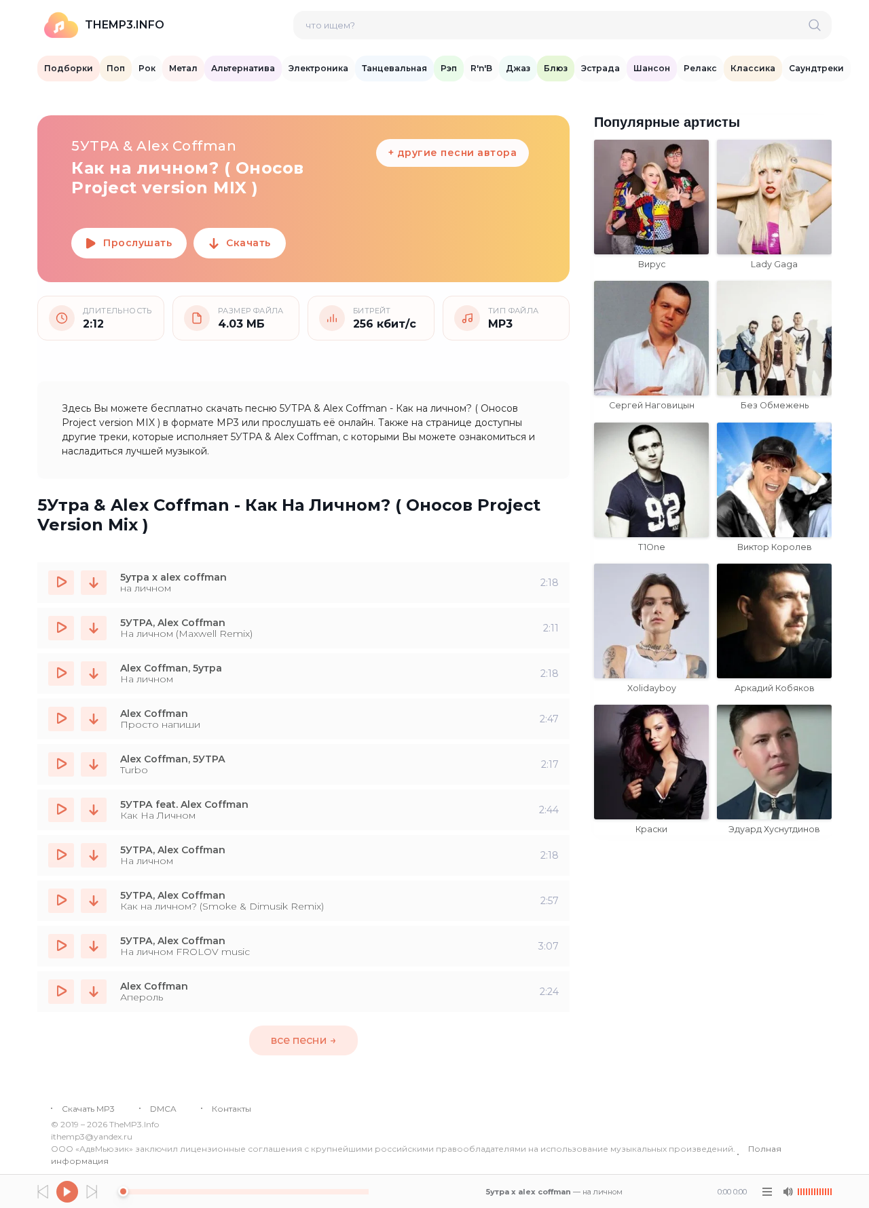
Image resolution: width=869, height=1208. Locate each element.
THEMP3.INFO (124, 24)
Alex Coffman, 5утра (171, 668)
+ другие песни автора (452, 153)
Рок (146, 68)
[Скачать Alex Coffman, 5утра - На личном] (94, 673)
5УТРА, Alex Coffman (172, 623)
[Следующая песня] (91, 1192)
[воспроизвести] (61, 582)
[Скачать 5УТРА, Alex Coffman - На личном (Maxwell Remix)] (94, 628)
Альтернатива (243, 68)
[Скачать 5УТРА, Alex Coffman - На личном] (94, 855)
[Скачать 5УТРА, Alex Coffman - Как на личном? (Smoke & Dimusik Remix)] (94, 901)
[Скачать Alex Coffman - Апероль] (94, 991)
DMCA (163, 1109)
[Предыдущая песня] (42, 1192)
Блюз (556, 68)
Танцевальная (394, 68)
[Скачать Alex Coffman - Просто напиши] (94, 719)
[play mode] (767, 1192)
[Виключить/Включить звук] (787, 1192)
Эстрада (600, 68)
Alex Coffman (154, 713)
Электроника (318, 68)
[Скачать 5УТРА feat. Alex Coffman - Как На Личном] (94, 810)
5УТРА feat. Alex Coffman (184, 804)
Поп (116, 68)
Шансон (651, 68)
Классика (753, 68)
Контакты (231, 1109)
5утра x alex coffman (173, 577)
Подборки (68, 68)
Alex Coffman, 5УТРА (172, 759)
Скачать (248, 243)
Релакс (700, 68)
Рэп (449, 68)
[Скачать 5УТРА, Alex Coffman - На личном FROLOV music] (94, 946)
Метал (183, 68)
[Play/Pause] (67, 1192)
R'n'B (481, 68)
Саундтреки (816, 68)
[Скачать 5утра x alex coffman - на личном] (94, 582)
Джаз (518, 68)
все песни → (304, 1040)
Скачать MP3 (88, 1109)
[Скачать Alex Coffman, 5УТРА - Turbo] (94, 764)
